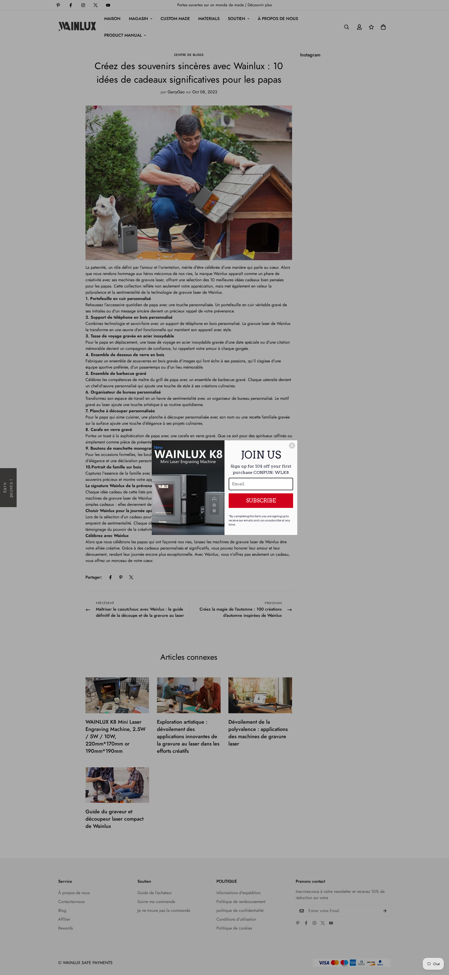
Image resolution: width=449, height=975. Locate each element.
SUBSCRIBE (261, 501)
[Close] (292, 445)
